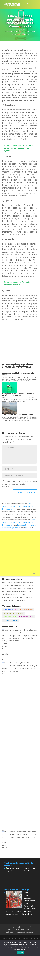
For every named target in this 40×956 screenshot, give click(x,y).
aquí (26, 528)
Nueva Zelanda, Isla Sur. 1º (19, 663)
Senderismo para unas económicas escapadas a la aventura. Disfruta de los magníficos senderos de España (18, 591)
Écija (16, 610)
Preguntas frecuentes (24, 932)
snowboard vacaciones (10, 620)
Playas (32, 31)
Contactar (9, 929)
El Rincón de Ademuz (26, 610)
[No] (37, 948)
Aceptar (20, 953)
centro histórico (8, 610)
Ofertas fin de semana (21, 31)
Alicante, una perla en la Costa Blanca (23, 832)
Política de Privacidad (24, 929)
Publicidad (5, 69)
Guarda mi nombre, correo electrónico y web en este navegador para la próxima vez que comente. (19, 484)
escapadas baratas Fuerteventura (13, 613)
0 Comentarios (23, 34)
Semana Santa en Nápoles (26, 617)
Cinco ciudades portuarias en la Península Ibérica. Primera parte (17, 506)
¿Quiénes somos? (24, 927)
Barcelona (8, 31)
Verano (13, 34)
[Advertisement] (20, 342)
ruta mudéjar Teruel (9, 617)
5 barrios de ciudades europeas (28, 895)
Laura (4, 589)
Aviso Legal (10, 927)
